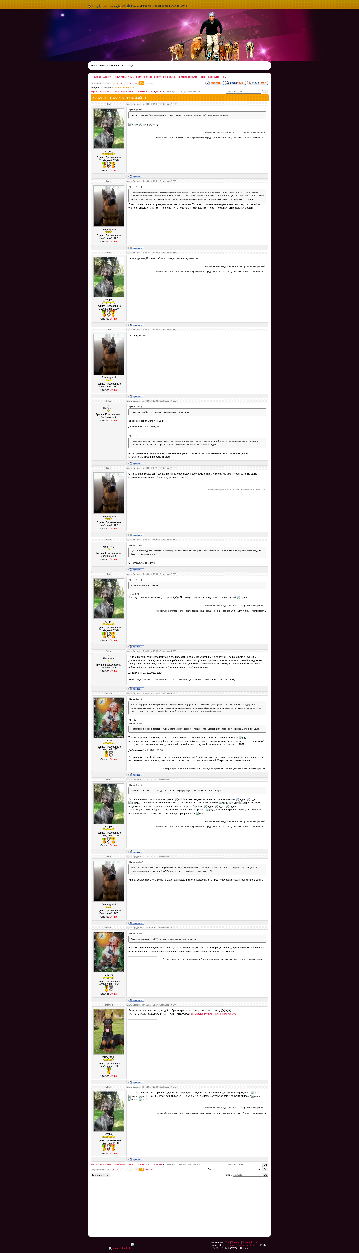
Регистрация (110, 6)
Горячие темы (144, 76)
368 (174, 574)
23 (131, 83)
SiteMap (235, 1242)
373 (172, 928)
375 (174, 1087)
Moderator (128, 87)
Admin (117, 87)
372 (172, 856)
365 (174, 401)
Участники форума (164, 76)
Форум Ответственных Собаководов (108, 92)
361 (174, 104)
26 (147, 83)
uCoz (226, 1242)
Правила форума (187, 76)
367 (174, 539)
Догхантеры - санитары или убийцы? (182, 92)
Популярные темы (123, 76)
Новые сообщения (101, 76)
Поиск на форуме (209, 76)
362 (174, 181)
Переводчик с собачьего (235, 1245)
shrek (108, 104)
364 (174, 329)
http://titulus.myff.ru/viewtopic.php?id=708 (213, 1013)
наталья (109, 1005)
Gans (108, 181)
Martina (108, 693)
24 (136, 83)
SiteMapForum (250, 1242)
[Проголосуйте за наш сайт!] (139, 1248)
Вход (95, 6)
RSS (124, 6)
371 (172, 779)
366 (174, 468)
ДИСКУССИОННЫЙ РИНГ (140, 92)
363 (174, 252)
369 (174, 651)
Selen (108, 401)
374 (174, 1005)
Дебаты (158, 92)
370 (174, 693)
